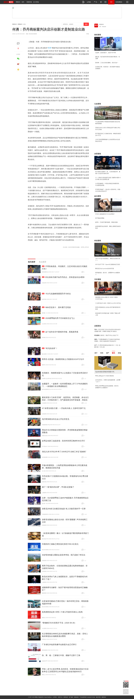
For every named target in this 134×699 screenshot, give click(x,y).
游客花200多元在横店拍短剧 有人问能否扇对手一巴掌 (64, 509)
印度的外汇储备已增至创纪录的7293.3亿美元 (60, 544)
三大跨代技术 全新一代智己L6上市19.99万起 (108, 303)
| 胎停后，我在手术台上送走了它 (106, 335)
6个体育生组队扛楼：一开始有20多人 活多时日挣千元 (64, 408)
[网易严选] (95, 2)
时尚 (101, 353)
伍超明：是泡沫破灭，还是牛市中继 (105, 52)
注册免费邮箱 (118, 2)
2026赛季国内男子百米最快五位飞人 (60, 318)
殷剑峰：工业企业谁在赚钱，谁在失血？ (106, 62)
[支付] (101, 2)
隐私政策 (76, 697)
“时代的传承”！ (51, 348)
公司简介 (55, 697)
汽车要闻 (97, 279)
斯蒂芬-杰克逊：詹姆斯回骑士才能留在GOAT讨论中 (63, 359)
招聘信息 (65, 697)
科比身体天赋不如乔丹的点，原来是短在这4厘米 (65, 277)
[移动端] (83, 2)
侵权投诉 (104, 697)
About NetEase (48, 697)
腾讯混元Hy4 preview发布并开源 (104, 268)
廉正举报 (98, 697)
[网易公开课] (89, 2)
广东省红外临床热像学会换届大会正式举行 (59, 644)
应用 (23, 2)
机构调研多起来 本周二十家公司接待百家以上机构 (62, 612)
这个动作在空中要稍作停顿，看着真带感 (61, 332)
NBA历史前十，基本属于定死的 (58, 307)
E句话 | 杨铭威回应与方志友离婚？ (105, 214)
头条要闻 (97, 104)
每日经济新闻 (33, 34)
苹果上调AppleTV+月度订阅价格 (104, 376)
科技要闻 (97, 241)
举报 (87, 33)
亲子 (96, 353)
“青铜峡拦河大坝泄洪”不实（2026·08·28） (59, 623)
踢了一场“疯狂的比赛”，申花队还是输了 (58, 487)
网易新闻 (101, 24)
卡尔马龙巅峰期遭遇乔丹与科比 (58, 294)
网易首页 (18, 2)
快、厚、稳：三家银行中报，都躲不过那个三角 (61, 655)
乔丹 (49, 48)
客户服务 (71, 697)
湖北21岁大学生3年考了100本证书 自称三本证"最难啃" (64, 452)
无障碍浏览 (29, 2)
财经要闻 (97, 35)
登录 (111, 2)
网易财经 (20, 24)
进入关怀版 (36, 2)
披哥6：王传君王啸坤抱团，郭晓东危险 (106, 222)
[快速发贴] (18, 43)
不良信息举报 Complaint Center (87, 697)
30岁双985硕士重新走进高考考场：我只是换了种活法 (63, 555)
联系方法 (60, 697)
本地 (119, 353)
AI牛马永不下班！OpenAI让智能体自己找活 (107, 264)
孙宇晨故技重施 (99, 218)
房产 (107, 353)
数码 (113, 353)
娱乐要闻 (97, 196)
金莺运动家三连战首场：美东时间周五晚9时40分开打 (63, 441)
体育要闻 (97, 154)
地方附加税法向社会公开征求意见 (55, 419)
